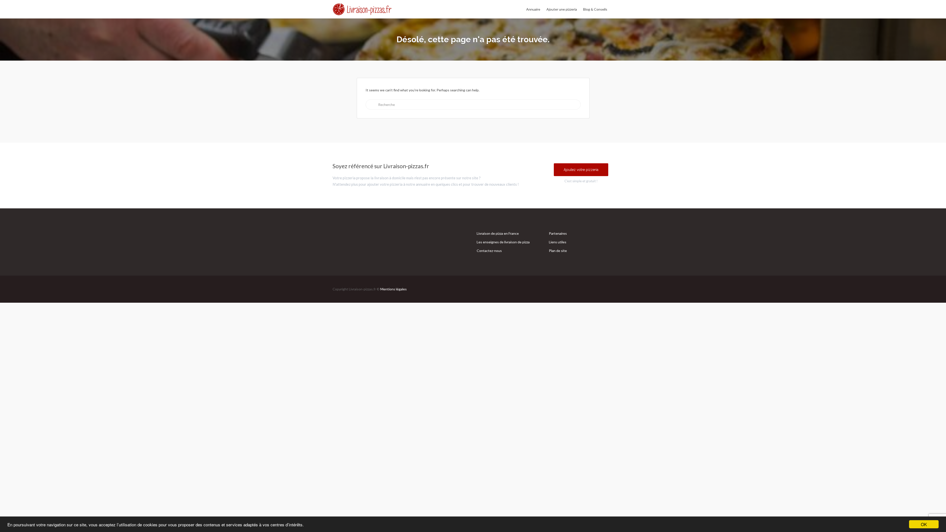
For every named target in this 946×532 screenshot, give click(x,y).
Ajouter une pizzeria (561, 9)
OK (924, 524)
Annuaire (533, 9)
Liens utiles (557, 242)
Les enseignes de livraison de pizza (503, 242)
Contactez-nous (489, 251)
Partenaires (558, 233)
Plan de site (558, 251)
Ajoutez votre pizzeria (581, 170)
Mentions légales (393, 289)
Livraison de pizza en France (498, 233)
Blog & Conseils (595, 9)
